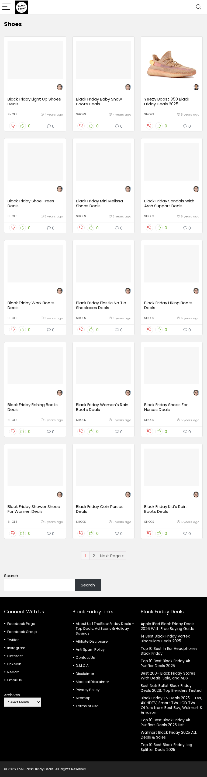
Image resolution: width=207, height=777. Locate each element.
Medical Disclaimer (92, 681)
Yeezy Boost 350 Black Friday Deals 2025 (166, 101)
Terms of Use (87, 705)
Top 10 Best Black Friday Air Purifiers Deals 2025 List (165, 722)
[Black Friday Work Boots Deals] (35, 264)
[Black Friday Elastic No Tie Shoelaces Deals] (103, 264)
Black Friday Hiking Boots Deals (168, 305)
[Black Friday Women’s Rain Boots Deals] (103, 365)
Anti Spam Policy (90, 649)
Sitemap (83, 697)
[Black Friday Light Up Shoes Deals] (35, 60)
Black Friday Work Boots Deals (31, 305)
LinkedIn (14, 664)
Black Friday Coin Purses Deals (99, 509)
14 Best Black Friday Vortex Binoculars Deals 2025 (165, 638)
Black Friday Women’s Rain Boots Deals (102, 407)
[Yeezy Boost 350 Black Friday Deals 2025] (171, 60)
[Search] (198, 7)
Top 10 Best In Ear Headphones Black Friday (169, 651)
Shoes (13, 114)
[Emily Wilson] (60, 88)
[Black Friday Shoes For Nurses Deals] (171, 365)
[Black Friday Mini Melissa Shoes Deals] (103, 162)
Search (11, 575)
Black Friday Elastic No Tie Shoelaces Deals (101, 305)
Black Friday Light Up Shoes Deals (34, 101)
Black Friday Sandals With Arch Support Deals (169, 203)
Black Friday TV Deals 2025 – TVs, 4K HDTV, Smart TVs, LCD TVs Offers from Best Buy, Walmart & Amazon (172, 705)
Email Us (14, 680)
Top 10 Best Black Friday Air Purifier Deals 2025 (165, 663)
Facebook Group (22, 631)
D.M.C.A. (82, 665)
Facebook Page (21, 623)
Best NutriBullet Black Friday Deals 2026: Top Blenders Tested (171, 688)
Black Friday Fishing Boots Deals (33, 407)
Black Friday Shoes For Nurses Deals (166, 407)
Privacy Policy (87, 689)
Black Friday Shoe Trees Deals (31, 203)
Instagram (16, 647)
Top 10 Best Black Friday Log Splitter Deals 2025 (166, 747)
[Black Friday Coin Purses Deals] (103, 467)
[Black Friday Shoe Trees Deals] (35, 162)
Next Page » (112, 555)
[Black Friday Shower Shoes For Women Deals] (35, 467)
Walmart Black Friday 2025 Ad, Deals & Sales (169, 735)
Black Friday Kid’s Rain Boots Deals (165, 509)
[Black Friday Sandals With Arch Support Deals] (171, 162)
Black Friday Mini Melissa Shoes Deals (99, 203)
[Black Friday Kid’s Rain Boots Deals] (171, 467)
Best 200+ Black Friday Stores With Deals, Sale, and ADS (168, 676)
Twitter (13, 639)
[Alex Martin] (196, 88)
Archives (12, 695)
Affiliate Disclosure (92, 641)
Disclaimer (85, 673)
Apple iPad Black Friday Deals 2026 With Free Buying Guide (167, 626)
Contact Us (85, 657)
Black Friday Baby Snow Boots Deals (99, 101)
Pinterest (15, 655)
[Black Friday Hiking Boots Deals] (171, 264)
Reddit (13, 672)
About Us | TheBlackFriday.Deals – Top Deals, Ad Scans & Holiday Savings (105, 628)
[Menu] (6, 7)
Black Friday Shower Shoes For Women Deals (34, 509)
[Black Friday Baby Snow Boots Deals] (103, 60)
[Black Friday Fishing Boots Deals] (35, 365)
